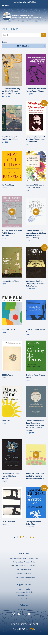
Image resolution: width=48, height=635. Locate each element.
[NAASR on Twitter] (13, 615)
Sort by (4, 42)
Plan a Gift (24, 598)
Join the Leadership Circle (24, 592)
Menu (6, 6)
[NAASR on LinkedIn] (34, 615)
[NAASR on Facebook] (19, 615)
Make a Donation (24, 595)
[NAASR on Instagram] (24, 615)
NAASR (31, 629)
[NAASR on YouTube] (29, 615)
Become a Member (24, 589)
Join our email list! (24, 610)
